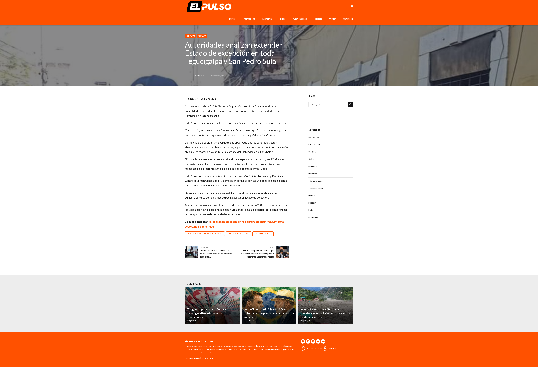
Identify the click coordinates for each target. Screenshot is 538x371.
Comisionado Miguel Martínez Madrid (205, 234)
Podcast (312, 203)
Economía (267, 19)
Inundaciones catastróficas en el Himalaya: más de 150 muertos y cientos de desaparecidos (325, 313)
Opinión (332, 19)
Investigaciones (299, 19)
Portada (202, 36)
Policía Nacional (263, 234)
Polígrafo (318, 19)
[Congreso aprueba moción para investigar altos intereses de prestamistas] (212, 305)
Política (282, 19)
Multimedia (348, 19)
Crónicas (312, 152)
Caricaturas (313, 137)
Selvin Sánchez (200, 76)
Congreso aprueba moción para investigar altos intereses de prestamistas (206, 313)
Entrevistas (313, 166)
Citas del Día (314, 144)
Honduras (232, 19)
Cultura (311, 159)
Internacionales (315, 181)
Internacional (249, 19)
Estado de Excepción (238, 234)
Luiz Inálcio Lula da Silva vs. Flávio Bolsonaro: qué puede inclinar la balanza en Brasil (269, 313)
